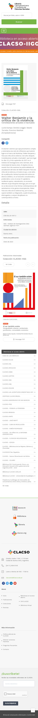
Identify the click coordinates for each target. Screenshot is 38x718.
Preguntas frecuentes (10, 645)
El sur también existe (11, 326)
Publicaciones (7, 599)
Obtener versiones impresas (9, 640)
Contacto (6, 649)
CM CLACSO (24, 601)
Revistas (6, 607)
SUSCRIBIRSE (10, 703)
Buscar (19, 22)
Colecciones (7, 603)
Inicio (4, 596)
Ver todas (9, 264)
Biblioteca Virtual (26, 605)
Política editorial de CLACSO (9, 635)
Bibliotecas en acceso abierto (28, 596)
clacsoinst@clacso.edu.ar (14, 578)
